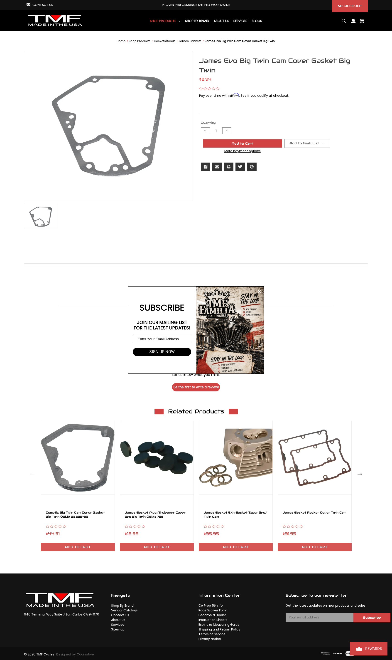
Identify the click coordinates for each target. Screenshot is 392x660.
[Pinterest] (252, 167)
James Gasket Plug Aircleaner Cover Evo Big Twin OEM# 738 (155, 515)
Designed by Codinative (75, 654)
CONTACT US (42, 4)
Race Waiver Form (212, 610)
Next (361, 474)
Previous (31, 474)
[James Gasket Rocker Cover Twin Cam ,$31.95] (314, 457)
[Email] (217, 167)
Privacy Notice (209, 639)
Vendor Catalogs (124, 610)
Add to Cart (78, 547)
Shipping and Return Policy (219, 629)
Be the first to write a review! (196, 387)
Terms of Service (211, 634)
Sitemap (118, 629)
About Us (118, 620)
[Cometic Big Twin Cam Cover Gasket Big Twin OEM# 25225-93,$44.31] (78, 457)
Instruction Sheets (212, 620)
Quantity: (208, 123)
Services (117, 624)
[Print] (228, 167)
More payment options (242, 151)
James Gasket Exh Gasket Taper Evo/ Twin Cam (235, 515)
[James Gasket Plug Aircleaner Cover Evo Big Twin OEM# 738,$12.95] (157, 457)
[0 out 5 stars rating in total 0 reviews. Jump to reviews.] (210, 89)
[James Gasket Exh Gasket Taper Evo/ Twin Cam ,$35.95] (235, 457)
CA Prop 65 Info (210, 605)
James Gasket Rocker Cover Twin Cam (314, 512)
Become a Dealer (212, 615)
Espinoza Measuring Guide (219, 624)
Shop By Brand (122, 605)
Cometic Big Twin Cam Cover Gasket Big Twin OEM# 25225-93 (75, 515)
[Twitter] (240, 167)
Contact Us (120, 615)
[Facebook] (205, 167)
